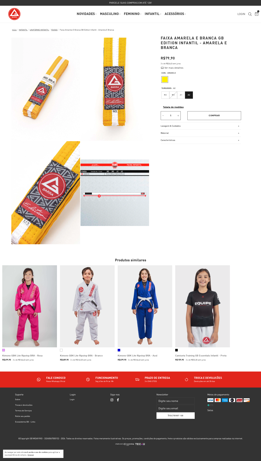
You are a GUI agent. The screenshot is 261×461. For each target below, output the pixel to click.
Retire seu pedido (22, 416)
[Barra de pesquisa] (250, 14)
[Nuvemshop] (124, 445)
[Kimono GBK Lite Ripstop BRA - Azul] (145, 306)
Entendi (31, 455)
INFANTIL (152, 14)
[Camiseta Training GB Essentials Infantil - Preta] (202, 306)
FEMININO (132, 14)
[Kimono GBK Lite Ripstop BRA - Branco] (87, 306)
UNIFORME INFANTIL (39, 30)
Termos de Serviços (23, 411)
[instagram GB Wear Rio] (111, 400)
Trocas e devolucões (23, 405)
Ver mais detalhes (173, 68)
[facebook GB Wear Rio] (117, 400)
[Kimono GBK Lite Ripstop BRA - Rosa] (29, 306)
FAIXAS (54, 30)
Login (72, 400)
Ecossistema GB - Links (25, 422)
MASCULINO (109, 14)
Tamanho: (168, 88)
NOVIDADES (86, 14)
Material (200, 133)
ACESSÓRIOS (174, 14)
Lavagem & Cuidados (200, 126)
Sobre (17, 400)
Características (200, 140)
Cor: (168, 73)
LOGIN (241, 14)
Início (14, 30)
